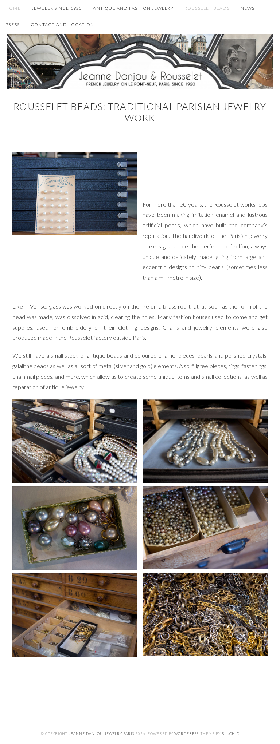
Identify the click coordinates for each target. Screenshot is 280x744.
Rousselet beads (207, 8)
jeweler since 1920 (57, 8)
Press (12, 24)
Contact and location (62, 24)
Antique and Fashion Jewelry (133, 8)
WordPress (186, 734)
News (248, 8)
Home (13, 8)
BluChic (231, 734)
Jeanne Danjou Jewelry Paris (101, 734)
